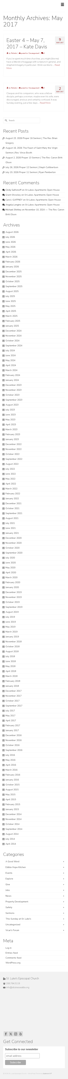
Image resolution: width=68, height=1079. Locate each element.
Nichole (14, 53)
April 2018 (11, 671)
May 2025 (10, 306)
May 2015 (10, 794)
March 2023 (11, 429)
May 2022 (10, 478)
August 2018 (12, 651)
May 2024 (10, 360)
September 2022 (14, 459)
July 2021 (10, 523)
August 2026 (12, 232)
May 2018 (10, 666)
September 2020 (14, 552)
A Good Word (12, 861)
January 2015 (12, 809)
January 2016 (12, 779)
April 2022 (11, 483)
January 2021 (12, 533)
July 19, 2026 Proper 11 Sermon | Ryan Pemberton (31, 172)
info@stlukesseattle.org (17, 987)
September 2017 (14, 705)
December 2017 (14, 690)
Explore (9, 878)
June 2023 (11, 414)
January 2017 (12, 730)
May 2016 (10, 760)
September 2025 (14, 286)
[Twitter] (11, 1033)
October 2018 (12, 646)
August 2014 (12, 834)
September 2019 (14, 607)
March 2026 (11, 256)
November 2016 (14, 740)
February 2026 (13, 261)
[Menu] (62, 5)
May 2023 (10, 419)
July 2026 (10, 237)
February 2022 (13, 493)
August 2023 (12, 404)
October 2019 (12, 602)
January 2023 (12, 439)
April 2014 (11, 843)
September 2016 (14, 750)
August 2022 (12, 463)
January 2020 (12, 587)
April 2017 (11, 720)
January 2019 (12, 636)
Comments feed (13, 957)
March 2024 (11, 370)
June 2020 (11, 562)
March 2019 (11, 631)
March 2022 (11, 488)
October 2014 (12, 824)
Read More (45, 102)
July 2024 (10, 350)
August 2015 (12, 789)
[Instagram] (15, 1033)
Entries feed (12, 952)
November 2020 (14, 542)
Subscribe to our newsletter (21, 1049)
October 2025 (12, 281)
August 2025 (12, 291)
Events (9, 872)
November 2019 (14, 597)
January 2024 (12, 380)
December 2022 (14, 444)
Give (8, 884)
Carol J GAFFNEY (14, 199)
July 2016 (10, 755)
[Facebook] (6, 1033)
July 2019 (10, 616)
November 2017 (14, 695)
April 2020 (11, 572)
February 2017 (13, 725)
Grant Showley (13, 194)
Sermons (10, 913)
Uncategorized (34, 53)
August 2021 (12, 518)
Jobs (8, 890)
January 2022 (12, 498)
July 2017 (10, 710)
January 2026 (12, 266)
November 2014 (14, 819)
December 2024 (14, 330)
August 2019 (12, 612)
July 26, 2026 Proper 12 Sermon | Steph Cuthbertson (32, 167)
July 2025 (10, 296)
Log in (9, 947)
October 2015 (12, 784)
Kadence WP (47, 1073)
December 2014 (14, 814)
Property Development (17, 901)
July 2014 (10, 838)
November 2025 (14, 276)
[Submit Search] (5, 120)
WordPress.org (13, 962)
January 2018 (12, 686)
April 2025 (11, 311)
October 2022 (12, 454)
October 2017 (12, 700)
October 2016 (12, 745)
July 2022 (10, 468)
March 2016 (11, 769)
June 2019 (11, 621)
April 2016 (11, 764)
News (8, 895)
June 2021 (11, 528)
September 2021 (14, 513)
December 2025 (14, 271)
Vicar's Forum (12, 930)
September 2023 (14, 399)
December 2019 (14, 592)
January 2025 (12, 325)
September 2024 (14, 345)
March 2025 (11, 315)
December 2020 (14, 538)
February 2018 (13, 681)
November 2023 (14, 389)
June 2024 (11, 355)
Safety (9, 907)
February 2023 (13, 434)
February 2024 (13, 375)
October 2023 (12, 394)
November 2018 (14, 641)
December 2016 (14, 735)
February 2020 (13, 582)
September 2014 (14, 829)
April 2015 (11, 799)
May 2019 (10, 626)
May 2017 (10, 715)
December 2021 (14, 503)
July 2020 (10, 557)
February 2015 (13, 804)
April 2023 (11, 424)
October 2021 (12, 508)
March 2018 (11, 676)
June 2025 (11, 301)
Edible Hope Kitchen (16, 867)
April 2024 (11, 365)
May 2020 (10, 567)
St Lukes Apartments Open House (42, 189)
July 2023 (10, 409)
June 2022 (11, 473)
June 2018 (11, 661)
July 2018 (10, 656)
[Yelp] (20, 1033)
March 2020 (11, 577)
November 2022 (14, 449)
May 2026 (10, 246)
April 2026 (11, 251)
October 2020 (12, 547)
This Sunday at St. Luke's (18, 918)
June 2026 (11, 241)
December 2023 (14, 385)
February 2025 (13, 320)
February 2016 (13, 774)
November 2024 (14, 335)
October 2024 (12, 340)
